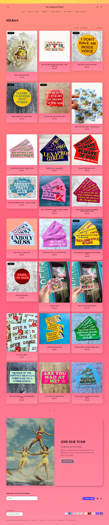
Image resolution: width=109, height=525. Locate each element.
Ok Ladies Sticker (54, 305)
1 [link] (49, 410)
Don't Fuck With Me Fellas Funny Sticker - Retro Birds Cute (54, 65)
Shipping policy (61, 520)
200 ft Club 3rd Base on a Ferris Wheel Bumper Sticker (22, 397)
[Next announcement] (102, 1)
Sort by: (76, 27)
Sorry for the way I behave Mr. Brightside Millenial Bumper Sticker (87, 210)
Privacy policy (42, 520)
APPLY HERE (67, 461)
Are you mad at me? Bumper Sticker (54, 396)
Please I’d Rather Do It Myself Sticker (22, 116)
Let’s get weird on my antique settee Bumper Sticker (87, 397)
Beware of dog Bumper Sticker (87, 168)
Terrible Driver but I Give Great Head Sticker (54, 252)
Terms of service (51, 520)
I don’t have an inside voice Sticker (87, 64)
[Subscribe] (36, 498)
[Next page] (59, 410)
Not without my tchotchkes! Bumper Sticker (22, 168)
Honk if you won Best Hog (54, 347)
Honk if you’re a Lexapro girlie (54, 168)
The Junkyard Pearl (14, 520)
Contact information (71, 520)
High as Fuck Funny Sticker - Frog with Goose (87, 126)
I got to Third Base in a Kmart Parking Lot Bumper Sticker (54, 210)
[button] (8, 7)
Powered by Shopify (24, 520)
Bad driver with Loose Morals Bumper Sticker (87, 347)
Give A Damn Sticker (21, 355)
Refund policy (34, 520)
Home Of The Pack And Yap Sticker (87, 305)
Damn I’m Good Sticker (22, 295)
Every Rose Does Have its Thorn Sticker (54, 116)
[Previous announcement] (6, 1)
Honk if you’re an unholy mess (22, 252)
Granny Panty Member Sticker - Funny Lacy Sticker (22, 202)
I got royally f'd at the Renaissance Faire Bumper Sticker (87, 253)
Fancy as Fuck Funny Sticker (21, 75)
